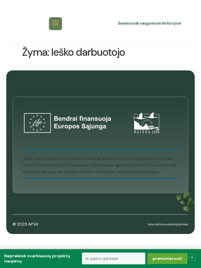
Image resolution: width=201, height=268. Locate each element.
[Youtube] (93, 23)
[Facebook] (81, 23)
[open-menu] (55, 23)
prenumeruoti (167, 258)
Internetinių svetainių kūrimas (168, 224)
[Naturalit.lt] (24, 23)
